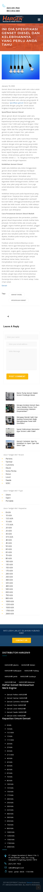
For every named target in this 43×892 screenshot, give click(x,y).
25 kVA (9, 531)
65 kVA (9, 552)
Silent (8, 494)
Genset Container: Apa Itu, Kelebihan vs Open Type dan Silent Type (28, 443)
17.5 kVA (9, 524)
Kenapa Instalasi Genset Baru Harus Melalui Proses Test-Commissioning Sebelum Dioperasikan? (28, 408)
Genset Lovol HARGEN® (16, 709)
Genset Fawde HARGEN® (16, 712)
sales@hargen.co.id (16, 868)
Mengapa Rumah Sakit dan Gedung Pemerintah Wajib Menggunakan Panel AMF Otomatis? (27, 420)
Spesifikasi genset (16, 103)
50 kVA (9, 546)
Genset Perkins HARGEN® (17, 694)
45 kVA (9, 543)
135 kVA (9, 564)
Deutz (8, 468)
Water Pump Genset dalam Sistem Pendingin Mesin (27, 394)
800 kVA (9, 598)
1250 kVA (10, 604)
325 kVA (9, 583)
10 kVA (9, 515)
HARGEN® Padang (31, 671)
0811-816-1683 (13, 11)
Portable (9, 501)
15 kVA (9, 521)
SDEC (8, 483)
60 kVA (9, 549)
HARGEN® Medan (28, 665)
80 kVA (9, 558)
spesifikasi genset (18, 300)
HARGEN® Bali (10, 682)
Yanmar (9, 461)
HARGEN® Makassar (27, 682)
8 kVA (8, 512)
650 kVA (9, 592)
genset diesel (16, 295)
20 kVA (9, 527)
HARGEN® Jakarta (11, 665)
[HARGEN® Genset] (13, 19)
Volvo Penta (11, 471)
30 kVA (9, 534)
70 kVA (9, 555)
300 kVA (9, 580)
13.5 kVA (9, 518)
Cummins (10, 465)
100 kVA (9, 561)
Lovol (8, 477)
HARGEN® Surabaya (28, 676)
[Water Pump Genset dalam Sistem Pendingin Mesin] (10, 396)
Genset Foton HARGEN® (16, 705)
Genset (4, 286)
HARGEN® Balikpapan (13, 671)
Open (8, 498)
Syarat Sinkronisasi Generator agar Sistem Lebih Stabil (28, 430)
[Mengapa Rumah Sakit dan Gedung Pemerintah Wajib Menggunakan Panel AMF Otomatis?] (10, 420)
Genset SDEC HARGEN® (16, 716)
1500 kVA (10, 607)
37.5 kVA (9, 537)
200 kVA (9, 573)
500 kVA (9, 589)
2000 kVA (10, 613)
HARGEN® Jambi (11, 676)
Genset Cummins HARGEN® (17, 702)
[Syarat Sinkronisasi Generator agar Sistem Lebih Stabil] (10, 432)
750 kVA (9, 595)
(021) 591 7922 (13, 8)
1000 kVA (10, 601)
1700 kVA (10, 610)
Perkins (9, 458)
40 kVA (9, 540)
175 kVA (9, 570)
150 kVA (9, 567)
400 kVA (9, 586)
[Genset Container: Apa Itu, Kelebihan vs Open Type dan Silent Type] (10, 444)
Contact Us (21, 640)
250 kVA (9, 577)
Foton (8, 474)
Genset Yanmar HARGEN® (17, 698)
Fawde (8, 480)
